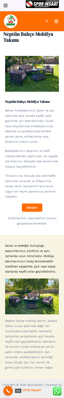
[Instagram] (5, 5)
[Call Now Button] (8, 390)
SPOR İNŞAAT (32, 390)
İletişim (32, 207)
